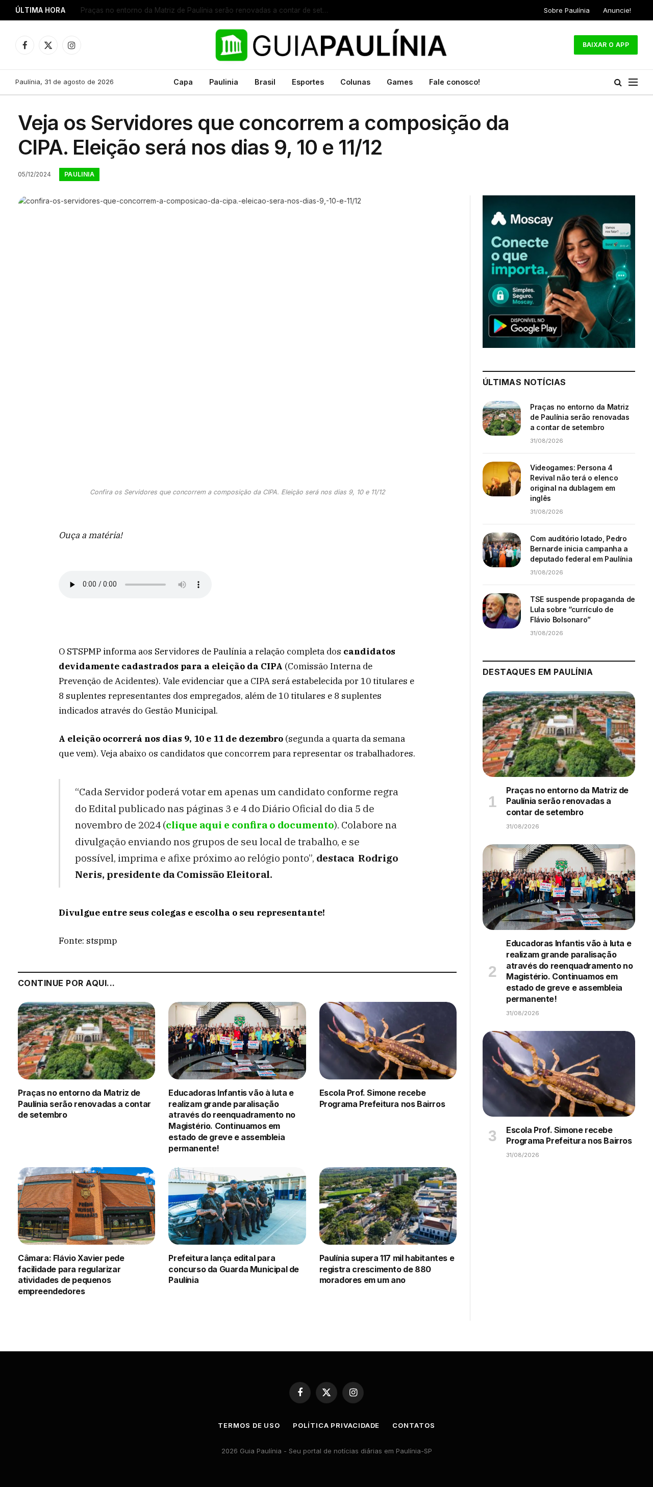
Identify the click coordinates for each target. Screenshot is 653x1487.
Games (400, 82)
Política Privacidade (336, 1425)
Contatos (413, 1425)
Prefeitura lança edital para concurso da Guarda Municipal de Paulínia (233, 1269)
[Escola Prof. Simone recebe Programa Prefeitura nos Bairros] (388, 1040)
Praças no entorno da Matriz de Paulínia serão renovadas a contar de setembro (84, 1104)
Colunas (355, 82)
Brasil (265, 82)
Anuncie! (617, 10)
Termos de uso (249, 1425)
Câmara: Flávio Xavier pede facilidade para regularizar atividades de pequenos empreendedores (71, 1274)
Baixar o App (606, 44)
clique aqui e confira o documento (250, 824)
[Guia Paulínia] (327, 44)
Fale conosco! (454, 82)
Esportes (308, 82)
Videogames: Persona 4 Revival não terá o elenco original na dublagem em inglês (208, 10)
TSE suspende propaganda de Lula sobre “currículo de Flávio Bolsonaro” (582, 609)
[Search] (618, 82)
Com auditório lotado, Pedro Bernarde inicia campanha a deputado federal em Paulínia (581, 548)
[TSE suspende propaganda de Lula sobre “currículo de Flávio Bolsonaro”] (502, 610)
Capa (183, 82)
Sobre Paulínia (567, 10)
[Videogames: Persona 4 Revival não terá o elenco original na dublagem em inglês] (502, 479)
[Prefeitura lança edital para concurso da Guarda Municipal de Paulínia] (237, 1205)
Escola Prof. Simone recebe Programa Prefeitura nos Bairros (382, 1098)
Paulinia (223, 82)
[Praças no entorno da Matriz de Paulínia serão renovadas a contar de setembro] (86, 1040)
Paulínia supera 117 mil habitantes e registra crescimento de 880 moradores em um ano (387, 1269)
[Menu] (633, 82)
